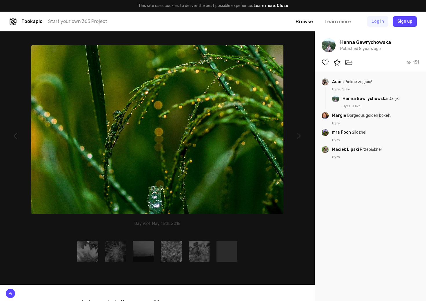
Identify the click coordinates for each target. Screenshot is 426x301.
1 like (346, 89)
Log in (378, 21)
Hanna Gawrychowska (366, 98)
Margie (339, 115)
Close (282, 5)
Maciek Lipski (346, 149)
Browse (304, 21)
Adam (338, 81)
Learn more (264, 5)
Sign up (404, 21)
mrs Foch (342, 132)
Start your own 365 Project (77, 21)
